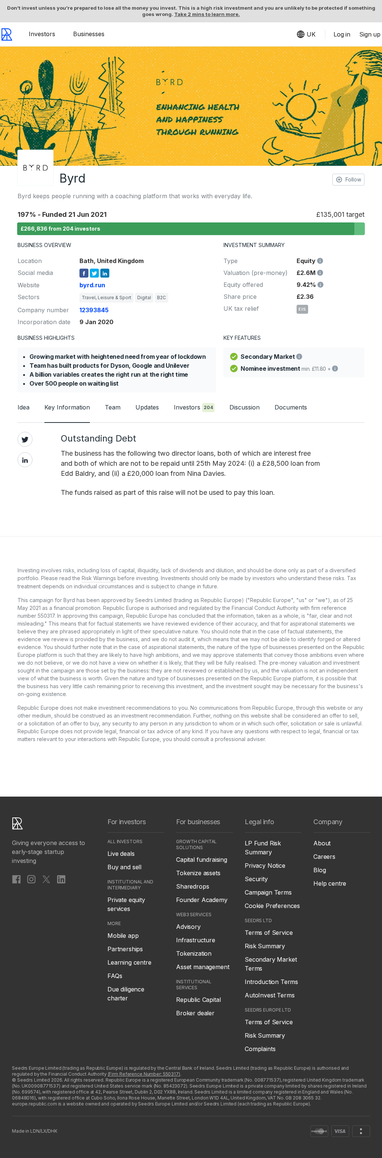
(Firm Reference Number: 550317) (144, 1074)
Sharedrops (192, 886)
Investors (42, 34)
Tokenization (194, 953)
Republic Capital (198, 999)
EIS (302, 309)
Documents (291, 407)
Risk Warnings (99, 578)
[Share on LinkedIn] (25, 459)
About (322, 843)
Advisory (188, 926)
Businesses (88, 34)
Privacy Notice (265, 865)
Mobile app (122, 935)
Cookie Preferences (272, 905)
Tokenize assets (198, 873)
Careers (324, 856)
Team (112, 407)
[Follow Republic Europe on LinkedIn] (61, 879)
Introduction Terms (271, 981)
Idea (23, 407)
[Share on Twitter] (25, 439)
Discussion (244, 407)
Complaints (260, 1049)
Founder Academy (202, 900)
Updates (147, 407)
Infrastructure (195, 940)
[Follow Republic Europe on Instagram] (31, 879)
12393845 (94, 310)
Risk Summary (265, 946)
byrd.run (92, 285)
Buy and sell (124, 867)
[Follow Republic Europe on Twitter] (46, 879)
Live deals (120, 853)
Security (256, 879)
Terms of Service (268, 932)
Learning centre (129, 962)
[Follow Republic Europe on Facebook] (16, 879)
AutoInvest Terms (269, 995)
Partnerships (125, 949)
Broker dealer (195, 1013)
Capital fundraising (201, 859)
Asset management (202, 967)
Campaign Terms (268, 892)
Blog (319, 870)
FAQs (114, 976)
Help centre (329, 883)
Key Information (67, 407)
